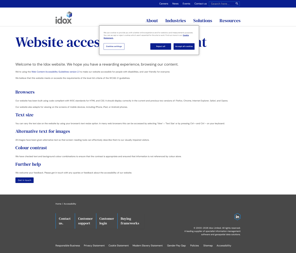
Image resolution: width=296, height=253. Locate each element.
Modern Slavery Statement (148, 245)
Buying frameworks (130, 220)
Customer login (106, 220)
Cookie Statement (119, 245)
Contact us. (65, 220)
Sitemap (208, 245)
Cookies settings (114, 46)
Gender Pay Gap (176, 245)
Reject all (160, 46)
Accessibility (224, 245)
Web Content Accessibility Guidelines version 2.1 (55, 71)
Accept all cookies (184, 46)
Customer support (85, 220)
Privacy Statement (94, 245)
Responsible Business (68, 245)
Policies (194, 245)
